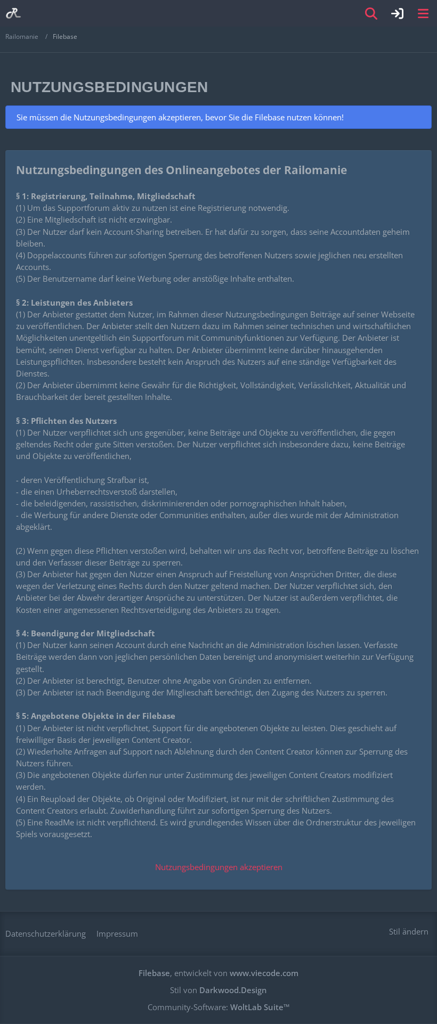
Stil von (218, 990)
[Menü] (423, 13)
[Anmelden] (397, 13)
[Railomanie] (13, 13)
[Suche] (371, 13)
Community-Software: (219, 1007)
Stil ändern (408, 931)
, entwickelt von (218, 973)
